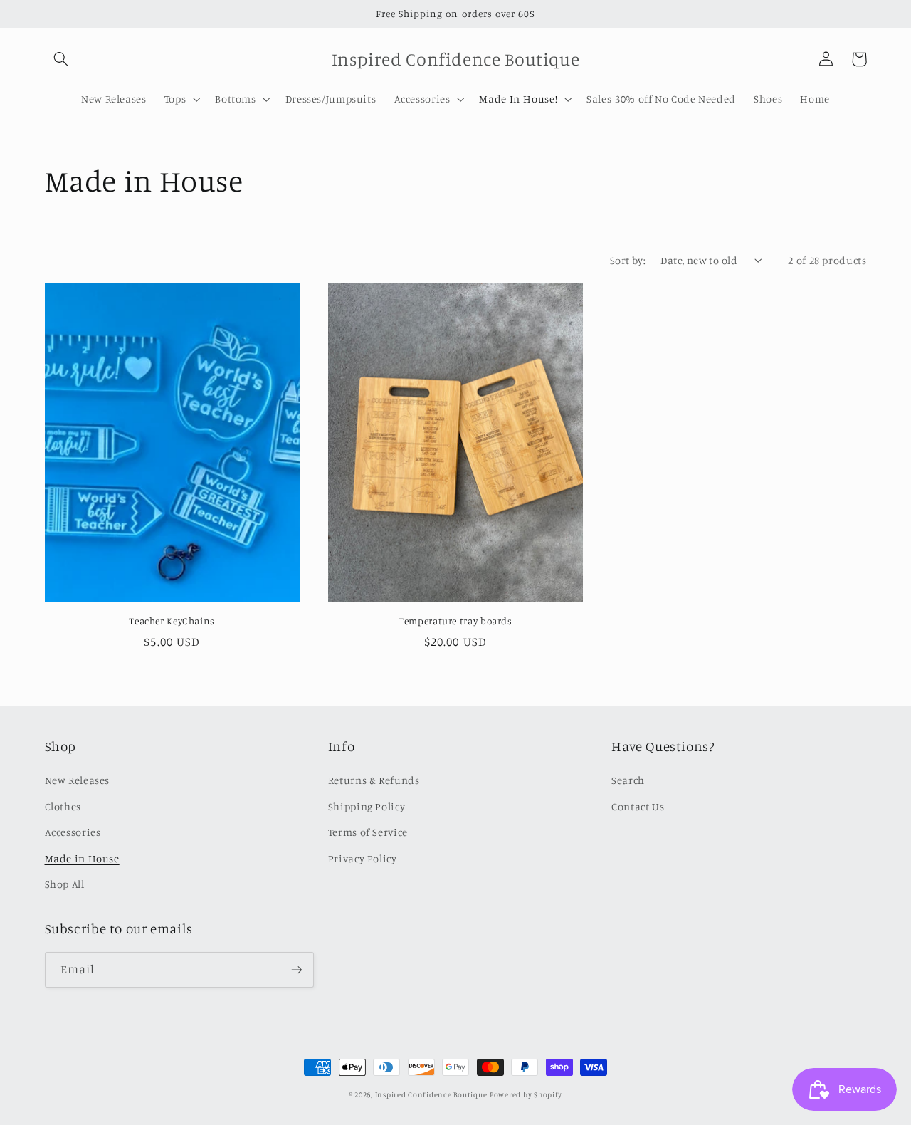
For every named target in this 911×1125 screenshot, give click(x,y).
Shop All (65, 884)
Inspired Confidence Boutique (431, 1094)
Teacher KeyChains (172, 621)
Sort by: (628, 260)
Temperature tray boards (455, 621)
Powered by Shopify (526, 1094)
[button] (61, 59)
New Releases (77, 780)
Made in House (82, 858)
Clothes (63, 806)
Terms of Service (368, 832)
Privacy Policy (362, 858)
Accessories (73, 832)
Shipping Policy (366, 806)
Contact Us (637, 806)
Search (628, 780)
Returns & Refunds (374, 780)
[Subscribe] (296, 969)
